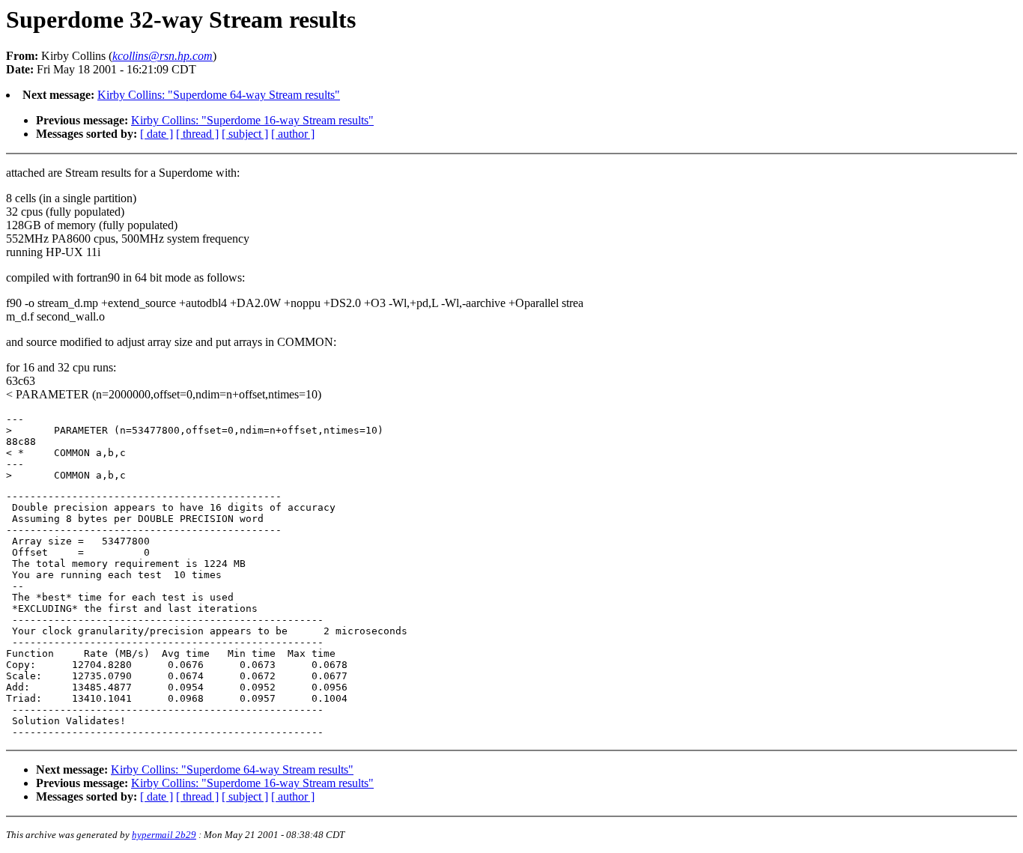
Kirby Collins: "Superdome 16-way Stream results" (252, 120)
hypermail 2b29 (164, 834)
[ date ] (156, 133)
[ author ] (293, 133)
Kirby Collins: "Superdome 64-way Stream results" (218, 94)
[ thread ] (197, 133)
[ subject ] (245, 133)
